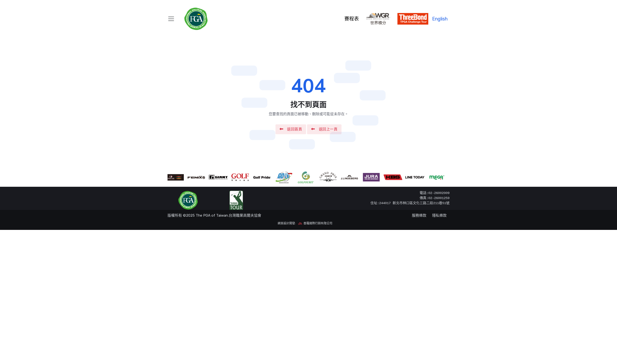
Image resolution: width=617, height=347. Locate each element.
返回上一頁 (328, 129)
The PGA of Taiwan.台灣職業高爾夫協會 (228, 215)
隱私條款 (439, 215)
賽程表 (351, 19)
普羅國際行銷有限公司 (317, 223)
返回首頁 (294, 129)
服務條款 (419, 215)
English (440, 19)
